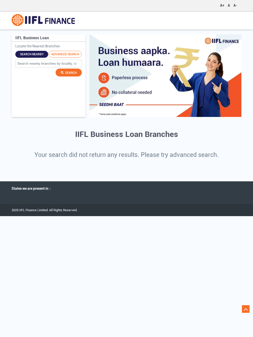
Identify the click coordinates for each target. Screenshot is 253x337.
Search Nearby (32, 54)
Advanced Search (65, 54)
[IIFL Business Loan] (43, 20)
